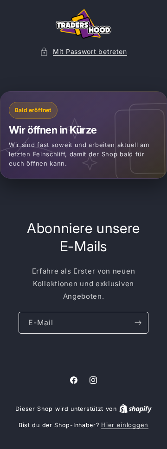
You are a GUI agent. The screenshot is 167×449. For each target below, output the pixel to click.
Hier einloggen (124, 425)
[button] (83, 51)
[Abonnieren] (138, 323)
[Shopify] (135, 408)
